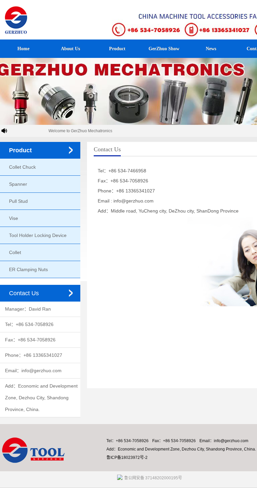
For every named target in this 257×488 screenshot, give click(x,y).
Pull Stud (18, 201)
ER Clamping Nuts (28, 269)
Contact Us (24, 293)
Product (117, 48)
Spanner (18, 184)
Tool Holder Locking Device (38, 235)
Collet (15, 252)
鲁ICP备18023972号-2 (127, 457)
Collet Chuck (22, 167)
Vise (13, 218)
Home (23, 48)
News (211, 48)
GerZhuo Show (164, 48)
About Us (70, 48)
